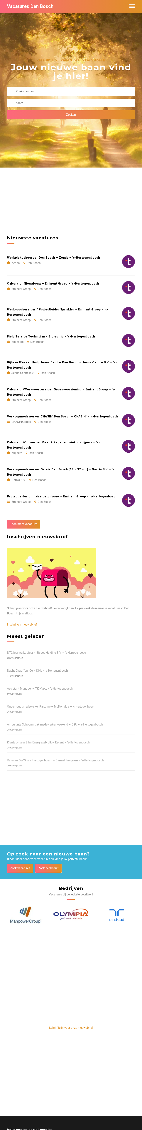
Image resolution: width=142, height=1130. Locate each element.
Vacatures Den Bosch (30, 6)
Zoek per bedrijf (48, 868)
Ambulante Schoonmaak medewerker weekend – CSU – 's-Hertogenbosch (55, 724)
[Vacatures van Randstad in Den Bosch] (117, 915)
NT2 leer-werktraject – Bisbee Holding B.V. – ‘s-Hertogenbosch (47, 652)
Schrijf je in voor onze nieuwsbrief (71, 1027)
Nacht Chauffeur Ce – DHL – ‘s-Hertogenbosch (37, 670)
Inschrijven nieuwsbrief (22, 624)
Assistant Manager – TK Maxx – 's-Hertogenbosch (40, 688)
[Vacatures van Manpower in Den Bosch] (25, 915)
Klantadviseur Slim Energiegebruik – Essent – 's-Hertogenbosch (48, 742)
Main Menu (132, 6)
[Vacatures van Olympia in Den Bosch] (71, 915)
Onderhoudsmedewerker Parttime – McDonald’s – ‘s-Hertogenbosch (51, 706)
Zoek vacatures (20, 868)
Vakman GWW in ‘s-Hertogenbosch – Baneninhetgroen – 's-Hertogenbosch (55, 760)
